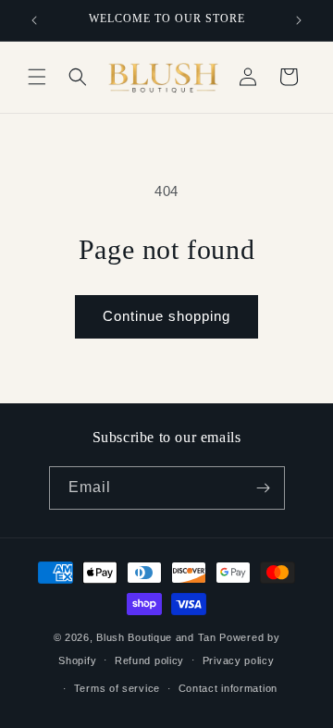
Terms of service (117, 688)
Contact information (228, 688)
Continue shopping (166, 316)
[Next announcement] (298, 20)
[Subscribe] (263, 488)
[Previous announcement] (34, 20)
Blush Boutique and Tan (156, 637)
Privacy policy (239, 660)
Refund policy (149, 660)
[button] (37, 76)
